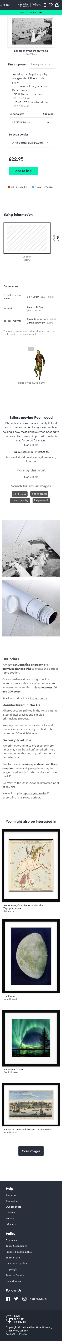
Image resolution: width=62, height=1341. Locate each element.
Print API (10, 1334)
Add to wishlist (19, 187)
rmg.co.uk (41, 1298)
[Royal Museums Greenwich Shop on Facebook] (8, 1300)
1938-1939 (19, 493)
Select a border (18, 134)
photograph (39, 493)
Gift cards (11, 1224)
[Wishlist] (51, 5)
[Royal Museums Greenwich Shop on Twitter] (16, 1300)
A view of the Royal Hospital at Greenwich (27, 1129)
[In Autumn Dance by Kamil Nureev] (30, 1038)
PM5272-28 (41, 500)
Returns (10, 1218)
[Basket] (56, 5)
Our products (13, 1207)
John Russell (10, 999)
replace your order (34, 793)
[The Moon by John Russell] (30, 956)
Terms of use (13, 1258)
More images (31, 1151)
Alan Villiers (31, 54)
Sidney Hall (9, 911)
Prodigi (23, 1334)
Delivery (7, 783)
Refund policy (13, 1281)
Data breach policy (16, 1263)
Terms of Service (15, 1275)
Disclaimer (11, 1240)
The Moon (9, 996)
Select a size (31, 113)
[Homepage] (30, 5)
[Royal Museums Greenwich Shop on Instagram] (24, 1300)
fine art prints (38, 698)
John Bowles (10, 1132)
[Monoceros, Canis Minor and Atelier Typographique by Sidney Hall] (30, 865)
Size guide (48, 113)
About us (11, 1195)
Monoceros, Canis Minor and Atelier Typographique (23, 907)
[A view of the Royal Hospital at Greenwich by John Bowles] (30, 1104)
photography (20, 500)
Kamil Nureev (10, 1072)
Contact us (12, 1201)
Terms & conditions (16, 1246)
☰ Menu (5, 5)
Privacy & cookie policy (19, 1252)
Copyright (11, 1269)
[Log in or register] (45, 5)
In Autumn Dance (13, 1069)
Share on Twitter (44, 187)
